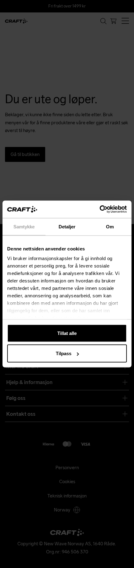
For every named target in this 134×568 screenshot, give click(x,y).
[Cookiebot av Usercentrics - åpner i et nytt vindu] (99, 209)
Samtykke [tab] (24, 226)
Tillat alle (67, 333)
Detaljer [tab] (67, 226)
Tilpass (63, 353)
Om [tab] (110, 226)
